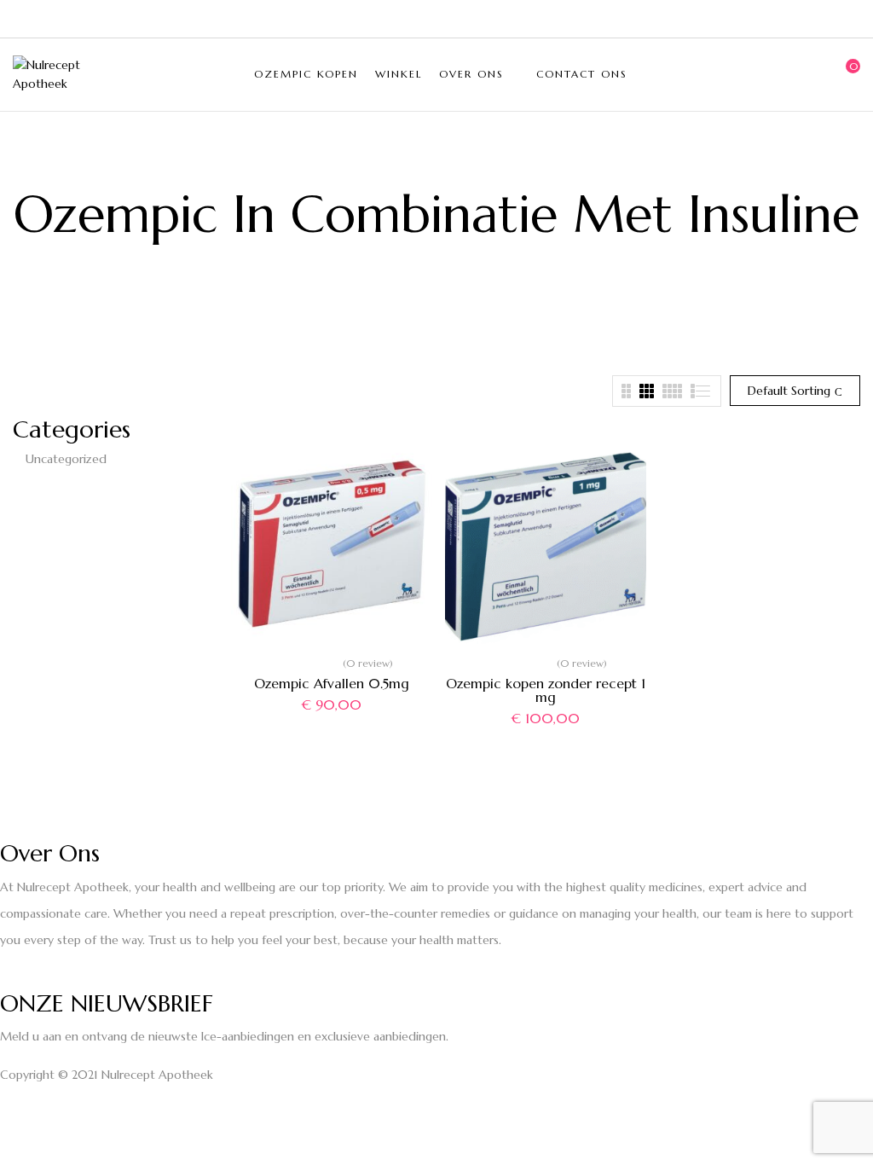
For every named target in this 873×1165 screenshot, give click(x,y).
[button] (847, 74)
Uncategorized (66, 459)
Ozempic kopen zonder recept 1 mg (545, 690)
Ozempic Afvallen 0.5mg (331, 683)
